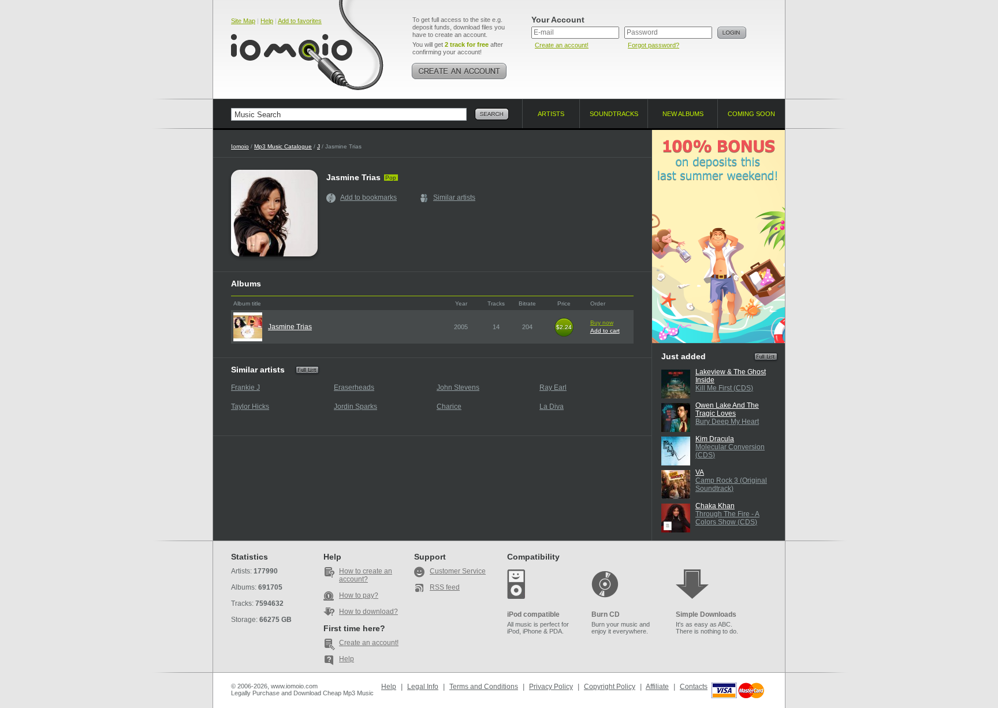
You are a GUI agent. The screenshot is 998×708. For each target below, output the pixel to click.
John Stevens (458, 387)
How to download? (368, 612)
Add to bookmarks (368, 197)
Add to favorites (300, 20)
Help (266, 20)
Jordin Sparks (355, 407)
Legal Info (422, 687)
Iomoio (240, 146)
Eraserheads (354, 387)
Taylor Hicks (250, 407)
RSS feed (445, 587)
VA (699, 472)
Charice (449, 407)
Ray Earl (553, 387)
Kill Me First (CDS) (724, 388)
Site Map (243, 20)
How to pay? (358, 595)
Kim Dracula (714, 439)
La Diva (551, 407)
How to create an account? (365, 575)
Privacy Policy (551, 687)
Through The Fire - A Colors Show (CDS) (727, 518)
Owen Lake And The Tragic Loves (727, 409)
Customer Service (458, 571)
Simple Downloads (706, 614)
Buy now (601, 322)
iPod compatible (533, 614)
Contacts (693, 687)
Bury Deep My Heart (727, 422)
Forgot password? (653, 45)
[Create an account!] (459, 71)
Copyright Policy (609, 687)
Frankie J (245, 387)
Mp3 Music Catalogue (283, 146)
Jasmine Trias (290, 327)
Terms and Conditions (483, 687)
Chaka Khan (715, 506)
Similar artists (454, 197)
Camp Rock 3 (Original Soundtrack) (731, 484)
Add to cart (605, 330)
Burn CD (605, 614)
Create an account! (562, 45)
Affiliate (657, 687)
